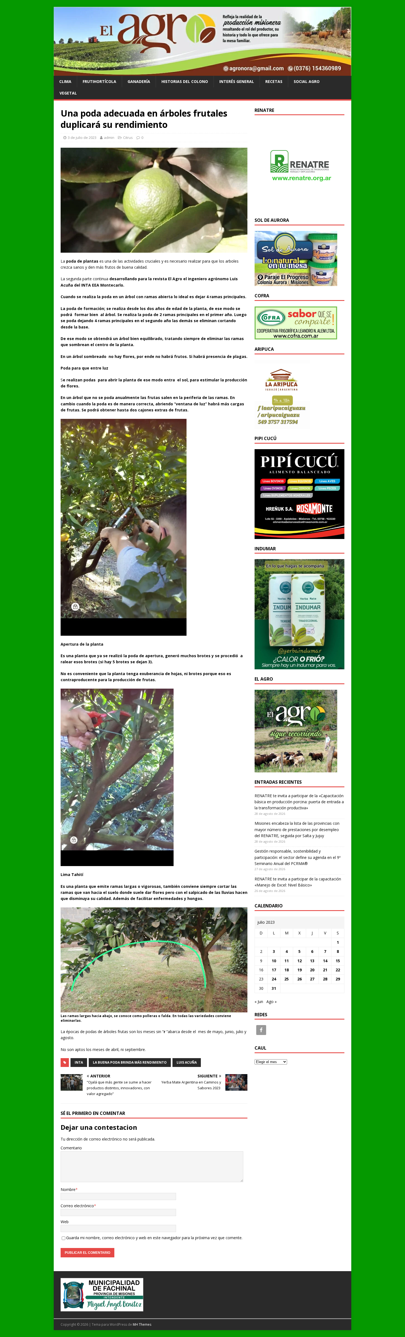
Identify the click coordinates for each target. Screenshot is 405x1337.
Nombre (68, 1189)
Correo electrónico (77, 1205)
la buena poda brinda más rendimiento (130, 1062)
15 (338, 960)
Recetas (273, 81)
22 (338, 969)
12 (299, 960)
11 (286, 960)
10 (274, 960)
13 (312, 960)
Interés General (236, 81)
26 (299, 979)
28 (325, 979)
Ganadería (139, 81)
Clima (65, 81)
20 (312, 969)
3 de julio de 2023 (82, 137)
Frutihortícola (99, 81)
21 (325, 969)
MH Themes (142, 1324)
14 (325, 960)
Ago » (271, 1001)
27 (312, 979)
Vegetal (68, 93)
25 (286, 979)
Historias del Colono (184, 81)
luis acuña (187, 1062)
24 (274, 979)
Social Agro (307, 81)
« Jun (259, 1001)
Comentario (71, 1147)
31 (274, 988)
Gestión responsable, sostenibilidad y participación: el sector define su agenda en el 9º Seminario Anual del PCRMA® (298, 857)
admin (109, 137)
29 (338, 979)
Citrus (128, 137)
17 (274, 969)
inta (79, 1062)
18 (286, 969)
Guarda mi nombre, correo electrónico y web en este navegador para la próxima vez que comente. (154, 1237)
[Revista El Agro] (202, 72)
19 (299, 969)
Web (65, 1221)
